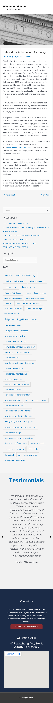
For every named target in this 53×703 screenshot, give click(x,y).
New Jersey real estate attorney (18, 410)
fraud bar (8, 303)
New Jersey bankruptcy (15, 341)
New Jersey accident (13, 325)
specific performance (27, 455)
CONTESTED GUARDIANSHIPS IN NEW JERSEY (22, 235)
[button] (2, 537)
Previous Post (8, 195)
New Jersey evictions (14, 368)
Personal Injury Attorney (14, 449)
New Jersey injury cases (13, 379)
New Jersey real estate (14, 405)
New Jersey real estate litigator (19, 421)
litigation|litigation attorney (21, 319)
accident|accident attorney (20, 275)
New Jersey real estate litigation (19, 416)
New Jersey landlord (13, 389)
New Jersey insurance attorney (16, 384)
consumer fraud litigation (36, 293)
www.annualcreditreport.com (19, 147)
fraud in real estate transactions (28, 303)
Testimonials (26, 480)
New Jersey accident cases (16, 330)
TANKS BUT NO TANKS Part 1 (15, 223)
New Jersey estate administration (20, 363)
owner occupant (37, 443)
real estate (35, 448)
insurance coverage (34, 308)
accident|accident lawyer (15, 281)
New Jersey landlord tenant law (17, 395)
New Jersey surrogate (13, 432)
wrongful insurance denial (15, 460)
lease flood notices (12, 313)
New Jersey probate (13, 400)
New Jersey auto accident (15, 336)
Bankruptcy (8, 56)
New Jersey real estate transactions (20, 427)
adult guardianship (37, 281)
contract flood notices (13, 298)
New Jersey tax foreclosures (15, 443)
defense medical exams (35, 298)
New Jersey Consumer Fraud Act (17, 352)
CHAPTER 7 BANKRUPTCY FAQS (16, 239)
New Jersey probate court (36, 400)
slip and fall (9, 455)
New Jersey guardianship (16, 373)
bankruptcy (28, 287)
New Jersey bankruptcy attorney (20, 346)
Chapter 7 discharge (13, 293)
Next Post (46, 195)
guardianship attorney (13, 308)
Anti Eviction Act (10, 287)
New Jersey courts (12, 357)
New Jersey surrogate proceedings (19, 438)
